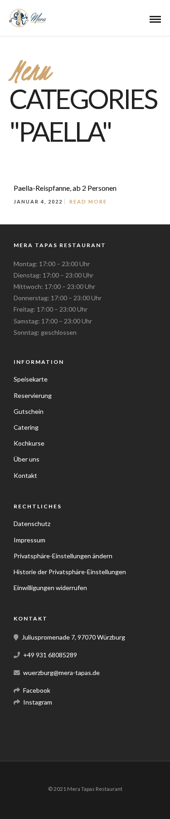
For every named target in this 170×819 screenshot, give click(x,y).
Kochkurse (29, 443)
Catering (26, 427)
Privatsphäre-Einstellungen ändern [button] (63, 556)
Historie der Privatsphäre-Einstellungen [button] (70, 572)
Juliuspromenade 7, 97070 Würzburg (73, 637)
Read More (88, 201)
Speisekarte (31, 379)
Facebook (36, 690)
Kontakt (25, 475)
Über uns (26, 459)
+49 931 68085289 (50, 655)
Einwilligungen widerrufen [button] (50, 587)
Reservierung (33, 395)
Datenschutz (32, 523)
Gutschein (29, 411)
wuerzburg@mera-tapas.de (61, 672)
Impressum (29, 540)
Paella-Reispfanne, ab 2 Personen (65, 188)
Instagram (37, 702)
